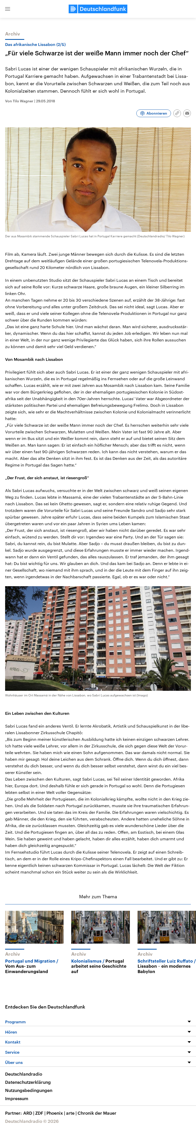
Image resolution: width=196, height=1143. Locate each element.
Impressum (16, 1098)
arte (71, 1112)
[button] (7, 8)
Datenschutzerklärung (28, 1082)
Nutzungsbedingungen (28, 1090)
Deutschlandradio (23, 1073)
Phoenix (55, 1112)
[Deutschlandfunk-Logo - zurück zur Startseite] (98, 9)
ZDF (40, 1112)
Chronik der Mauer (97, 1112)
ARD (28, 1112)
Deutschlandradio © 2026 (32, 1121)
